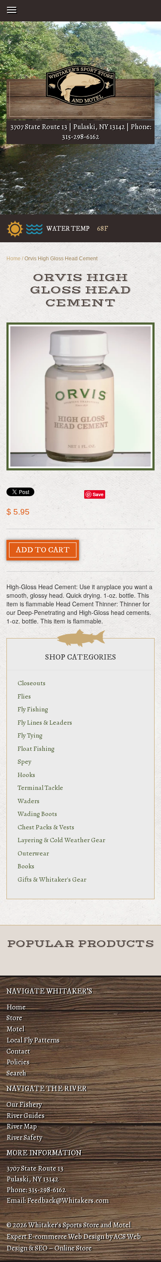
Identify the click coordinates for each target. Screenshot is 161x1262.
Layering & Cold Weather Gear (61, 839)
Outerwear (33, 853)
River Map (21, 1126)
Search (16, 1073)
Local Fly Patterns (33, 1040)
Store (14, 1018)
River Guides (25, 1115)
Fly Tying (30, 735)
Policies (18, 1062)
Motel (15, 1029)
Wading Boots (37, 813)
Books (26, 865)
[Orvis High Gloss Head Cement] (80, 396)
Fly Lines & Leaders (45, 722)
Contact (18, 1051)
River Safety (24, 1137)
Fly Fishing (33, 709)
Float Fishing (36, 748)
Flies (24, 696)
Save (98, 494)
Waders (28, 800)
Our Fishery (24, 1104)
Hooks (26, 774)
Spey (24, 761)
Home (13, 259)
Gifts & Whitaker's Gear (52, 879)
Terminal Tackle (40, 787)
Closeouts (32, 682)
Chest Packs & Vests (46, 826)
